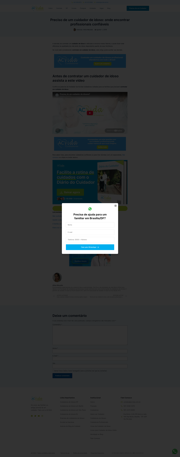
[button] (115, 205)
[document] (90, 228)
